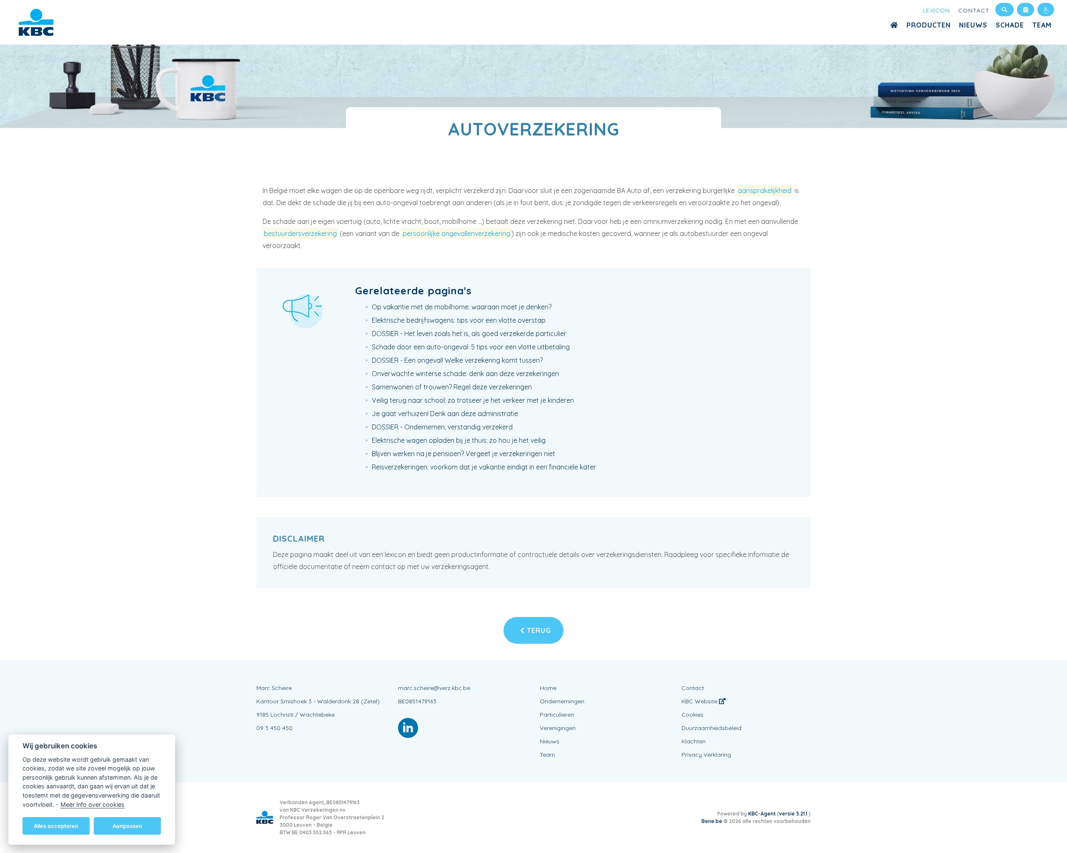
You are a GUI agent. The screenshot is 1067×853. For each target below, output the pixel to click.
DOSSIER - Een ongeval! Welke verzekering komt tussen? (457, 360)
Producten (929, 25)
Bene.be (711, 821)
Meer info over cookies (92, 804)
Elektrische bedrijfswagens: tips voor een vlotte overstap (459, 320)
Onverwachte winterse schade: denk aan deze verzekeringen (465, 373)
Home (548, 688)
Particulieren (557, 714)
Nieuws (973, 25)
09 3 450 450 (274, 728)
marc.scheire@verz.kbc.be (434, 688)
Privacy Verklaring (706, 754)
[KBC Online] (1045, 9)
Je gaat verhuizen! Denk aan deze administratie (445, 413)
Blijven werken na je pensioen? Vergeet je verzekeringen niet (463, 453)
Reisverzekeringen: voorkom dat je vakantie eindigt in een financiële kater (484, 467)
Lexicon (936, 10)
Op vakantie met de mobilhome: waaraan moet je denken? (461, 307)
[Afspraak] (1025, 9)
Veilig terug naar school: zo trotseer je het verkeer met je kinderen (473, 400)
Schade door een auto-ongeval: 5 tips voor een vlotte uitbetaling (471, 347)
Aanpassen (127, 825)
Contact (973, 10)
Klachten (693, 741)
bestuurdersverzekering (300, 233)
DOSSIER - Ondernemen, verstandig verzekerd (442, 427)
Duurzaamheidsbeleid (711, 728)
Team (1042, 25)
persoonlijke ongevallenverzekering (456, 233)
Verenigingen (558, 728)
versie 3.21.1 (794, 813)
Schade (1010, 25)
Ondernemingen (562, 701)
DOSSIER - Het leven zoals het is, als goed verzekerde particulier (469, 333)
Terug (538, 630)
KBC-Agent (762, 813)
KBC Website (700, 701)
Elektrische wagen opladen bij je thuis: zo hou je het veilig (459, 440)
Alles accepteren (56, 825)
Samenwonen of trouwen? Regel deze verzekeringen (452, 387)
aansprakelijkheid (764, 190)
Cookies (692, 714)
